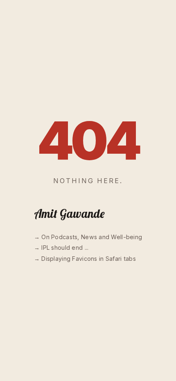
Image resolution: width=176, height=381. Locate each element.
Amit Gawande (69, 214)
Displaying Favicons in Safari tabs (88, 258)
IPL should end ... (64, 247)
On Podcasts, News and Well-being (91, 236)
